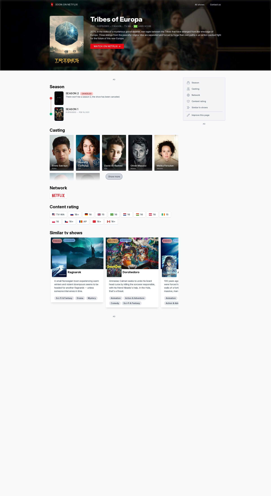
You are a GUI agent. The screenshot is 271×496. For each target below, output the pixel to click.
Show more (114, 176)
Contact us (215, 4)
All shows (199, 4)
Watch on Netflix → (107, 46)
